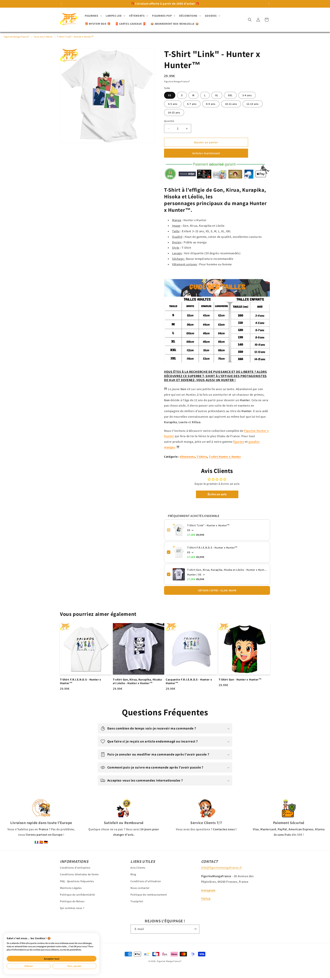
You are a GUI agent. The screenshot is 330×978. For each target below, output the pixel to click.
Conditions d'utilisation (75, 867)
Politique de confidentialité (77, 894)
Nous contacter (139, 888)
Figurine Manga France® (16, 36)
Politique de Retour (72, 901)
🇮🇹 (37, 842)
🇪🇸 (41, 842)
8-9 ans (210, 104)
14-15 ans (174, 112)
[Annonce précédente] (61, 3)
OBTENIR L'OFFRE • (217, 590)
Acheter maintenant (206, 153)
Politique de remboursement (148, 894)
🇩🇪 (46, 842)
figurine (238, 442)
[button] (93, 16)
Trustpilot (136, 901)
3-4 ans (247, 95)
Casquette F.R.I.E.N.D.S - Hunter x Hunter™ (189, 681)
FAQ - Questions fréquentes (77, 881)
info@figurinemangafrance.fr (221, 868)
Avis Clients (137, 867)
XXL (230, 95)
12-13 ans (253, 104)
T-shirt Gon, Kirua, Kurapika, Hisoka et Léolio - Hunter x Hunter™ (227, 569)
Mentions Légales (71, 888)
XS (169, 95)
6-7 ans (192, 104)
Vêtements (187, 456)
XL (216, 95)
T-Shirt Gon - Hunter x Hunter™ (240, 679)
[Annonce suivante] (268, 3)
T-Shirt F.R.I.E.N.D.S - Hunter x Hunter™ (212, 547)
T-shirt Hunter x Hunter (225, 456)
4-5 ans (172, 104)
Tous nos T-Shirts (43, 36)
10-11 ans (231, 104)
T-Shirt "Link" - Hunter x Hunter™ (75, 36)
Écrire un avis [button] (217, 494)
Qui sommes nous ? (72, 908)
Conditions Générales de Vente (79, 874)
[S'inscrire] (195, 928)
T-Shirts (202, 456)
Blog (133, 874)
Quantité (169, 121)
